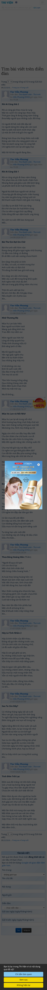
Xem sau (24, 979)
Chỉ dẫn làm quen (23, 974)
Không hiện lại (23, 985)
